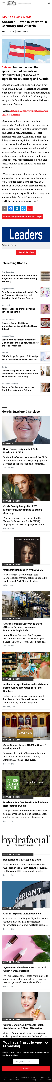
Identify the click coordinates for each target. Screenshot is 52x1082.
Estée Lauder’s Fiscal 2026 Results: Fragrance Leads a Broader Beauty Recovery (19, 278)
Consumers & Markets (10, 384)
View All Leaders (26, 252)
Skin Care (5, 353)
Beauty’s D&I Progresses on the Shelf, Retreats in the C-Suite (18, 389)
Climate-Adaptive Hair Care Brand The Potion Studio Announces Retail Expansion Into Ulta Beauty (20, 373)
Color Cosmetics (8, 272)
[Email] (4, 208)
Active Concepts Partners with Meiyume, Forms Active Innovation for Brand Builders (26, 687)
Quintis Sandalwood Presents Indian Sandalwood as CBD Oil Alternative (23, 1027)
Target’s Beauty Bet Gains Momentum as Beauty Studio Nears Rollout (19, 326)
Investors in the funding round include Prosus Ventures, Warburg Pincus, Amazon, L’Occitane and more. (24, 756)
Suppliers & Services (20, 17)
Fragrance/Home (8, 289)
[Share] (10, 208)
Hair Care (5, 367)
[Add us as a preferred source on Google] (30, 208)
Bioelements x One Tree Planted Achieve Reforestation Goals (25, 804)
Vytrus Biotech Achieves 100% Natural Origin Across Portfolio (24, 969)
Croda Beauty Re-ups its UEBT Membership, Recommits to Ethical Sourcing (22, 509)
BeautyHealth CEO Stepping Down (22, 859)
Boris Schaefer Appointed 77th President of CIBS (20, 451)
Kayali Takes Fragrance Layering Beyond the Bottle (18, 310)
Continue (26, 1068)
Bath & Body (6, 305)
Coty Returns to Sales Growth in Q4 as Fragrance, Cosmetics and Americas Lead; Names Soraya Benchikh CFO (19, 295)
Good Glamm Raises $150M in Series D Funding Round (24, 747)
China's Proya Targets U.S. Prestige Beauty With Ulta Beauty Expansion (20, 358)
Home (4, 17)
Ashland (7, 67)
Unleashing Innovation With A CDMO (23, 569)
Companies (8, 444)
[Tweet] (23, 208)
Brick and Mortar (8, 319)
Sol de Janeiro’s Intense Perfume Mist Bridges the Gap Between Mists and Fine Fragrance (20, 342)
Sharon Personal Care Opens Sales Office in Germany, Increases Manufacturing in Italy (22, 627)
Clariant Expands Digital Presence (22, 913)
